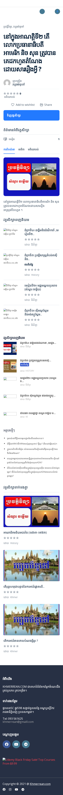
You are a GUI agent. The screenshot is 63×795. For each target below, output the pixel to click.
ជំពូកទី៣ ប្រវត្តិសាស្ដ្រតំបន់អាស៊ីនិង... (40, 257)
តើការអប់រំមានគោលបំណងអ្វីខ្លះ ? (21, 641)
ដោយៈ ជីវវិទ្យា (30, 244)
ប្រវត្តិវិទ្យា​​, (8, 26)
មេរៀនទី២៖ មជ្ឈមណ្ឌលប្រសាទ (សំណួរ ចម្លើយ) (40, 287)
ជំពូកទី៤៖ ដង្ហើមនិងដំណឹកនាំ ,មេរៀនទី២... (41, 232)
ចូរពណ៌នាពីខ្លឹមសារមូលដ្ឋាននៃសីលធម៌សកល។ (25, 438)
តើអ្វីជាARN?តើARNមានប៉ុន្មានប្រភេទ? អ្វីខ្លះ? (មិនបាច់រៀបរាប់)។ (32, 443)
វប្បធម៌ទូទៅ (18, 26)
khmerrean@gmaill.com (18, 722)
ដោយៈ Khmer (11, 597)
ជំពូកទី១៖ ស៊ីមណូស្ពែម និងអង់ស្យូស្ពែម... (36, 312)
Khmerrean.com (40, 784)
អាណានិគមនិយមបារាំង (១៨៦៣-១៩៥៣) (25, 532)
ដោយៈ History (11, 543)
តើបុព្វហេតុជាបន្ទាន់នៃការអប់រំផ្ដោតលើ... (24, 587)
